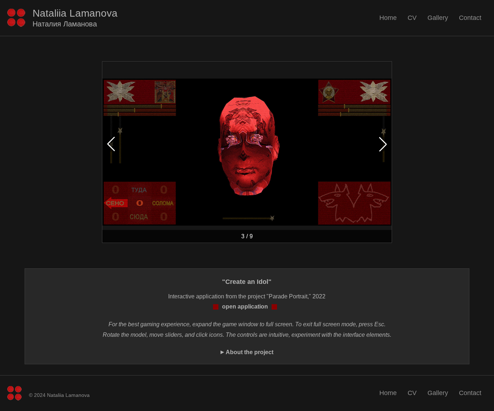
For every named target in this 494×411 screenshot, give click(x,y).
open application (245, 306)
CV (412, 17)
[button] (383, 144)
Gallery (437, 17)
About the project (249, 352)
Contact (470, 17)
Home (388, 17)
